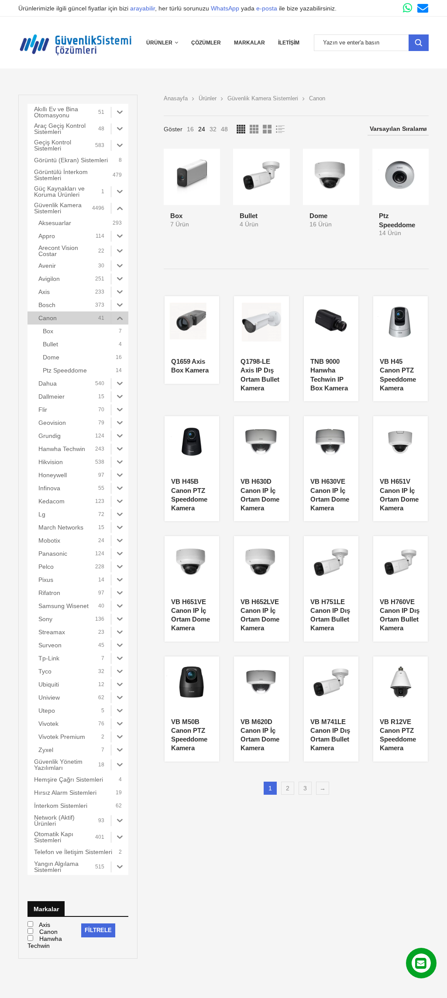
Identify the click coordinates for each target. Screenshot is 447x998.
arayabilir (142, 8)
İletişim (288, 43)
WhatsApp (225, 8)
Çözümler (206, 43)
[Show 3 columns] (254, 129)
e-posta (266, 8)
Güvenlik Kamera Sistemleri (262, 98)
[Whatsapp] (407, 8)
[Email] (423, 8)
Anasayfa (176, 98)
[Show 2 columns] (267, 129)
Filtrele (98, 930)
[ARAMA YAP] (419, 42)
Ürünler (159, 43)
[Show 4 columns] (241, 129)
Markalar (249, 43)
